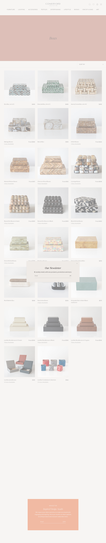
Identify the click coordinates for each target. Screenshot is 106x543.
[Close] (77, 263)
